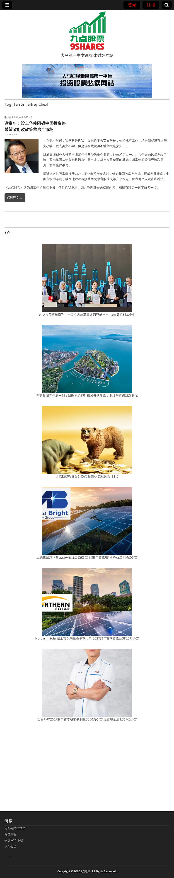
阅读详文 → (15, 198)
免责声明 (10, 834)
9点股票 (85, 871)
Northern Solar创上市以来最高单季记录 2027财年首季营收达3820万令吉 (87, 638)
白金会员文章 (26, 117)
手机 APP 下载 (14, 840)
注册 (151, 5)
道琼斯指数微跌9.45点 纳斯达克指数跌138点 (87, 476)
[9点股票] (87, 30)
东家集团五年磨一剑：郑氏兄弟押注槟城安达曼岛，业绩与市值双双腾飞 (87, 395)
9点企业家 (13, 117)
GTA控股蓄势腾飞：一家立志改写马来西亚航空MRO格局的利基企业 (87, 315)
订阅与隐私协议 (15, 828)
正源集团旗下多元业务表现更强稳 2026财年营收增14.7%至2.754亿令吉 (87, 557)
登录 (132, 5)
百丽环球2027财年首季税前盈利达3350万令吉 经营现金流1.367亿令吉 (87, 719)
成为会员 (10, 846)
